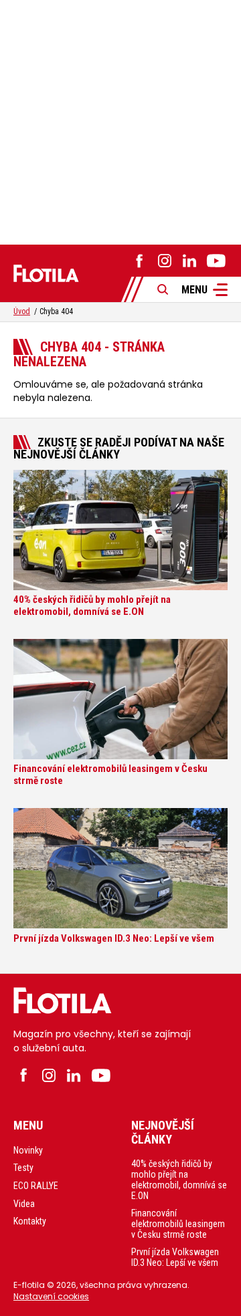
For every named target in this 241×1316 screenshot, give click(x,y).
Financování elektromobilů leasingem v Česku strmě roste (178, 1224)
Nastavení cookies (51, 1296)
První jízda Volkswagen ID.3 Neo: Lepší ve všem (175, 1257)
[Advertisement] (120, 120)
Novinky (28, 1150)
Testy (23, 1167)
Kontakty (29, 1221)
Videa (24, 1203)
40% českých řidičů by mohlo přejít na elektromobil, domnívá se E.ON (179, 1179)
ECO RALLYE (35, 1185)
